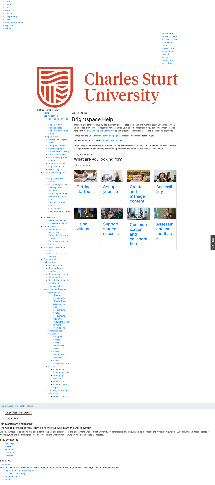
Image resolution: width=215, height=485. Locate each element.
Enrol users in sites (57, 154)
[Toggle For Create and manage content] (43, 175)
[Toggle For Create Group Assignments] (66, 304)
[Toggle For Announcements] (64, 265)
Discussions (53, 393)
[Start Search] (75, 169)
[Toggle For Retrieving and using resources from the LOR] (53, 199)
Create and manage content (56, 172)
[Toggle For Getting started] (58, 116)
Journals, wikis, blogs (58, 390)
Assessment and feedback (55, 289)
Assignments (54, 292)
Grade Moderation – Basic (59, 345)
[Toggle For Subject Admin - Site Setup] (54, 133)
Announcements (55, 265)
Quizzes (52, 366)
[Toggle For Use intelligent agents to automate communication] (63, 286)
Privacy (8, 479)
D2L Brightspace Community (100, 130)
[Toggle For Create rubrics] (62, 331)
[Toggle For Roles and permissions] (48, 122)
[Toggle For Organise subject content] (56, 181)
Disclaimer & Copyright (16, 473)
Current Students (170, 39)
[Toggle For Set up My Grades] (66, 145)
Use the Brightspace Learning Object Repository (57, 187)
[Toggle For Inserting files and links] (48, 214)
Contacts (9, 4)
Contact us (11, 418)
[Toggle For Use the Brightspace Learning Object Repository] (59, 190)
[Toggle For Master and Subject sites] (53, 142)
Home (46, 113)
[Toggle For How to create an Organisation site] (65, 166)
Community (167, 51)
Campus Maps (11, 16)
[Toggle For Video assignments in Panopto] (57, 244)
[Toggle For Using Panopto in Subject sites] (61, 232)
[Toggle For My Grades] (59, 333)
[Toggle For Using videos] (56, 226)
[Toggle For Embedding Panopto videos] (55, 238)
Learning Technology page (105, 135)
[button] (213, 242)
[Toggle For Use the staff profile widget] (55, 160)
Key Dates (9, 25)
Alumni (165, 54)
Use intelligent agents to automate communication (58, 283)
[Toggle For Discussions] (60, 393)
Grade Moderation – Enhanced (59, 354)
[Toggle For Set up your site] (59, 136)
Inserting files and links (59, 211)
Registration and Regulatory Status (21, 470)
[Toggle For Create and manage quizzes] (69, 372)
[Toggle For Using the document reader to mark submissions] (65, 328)
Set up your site (50, 136)
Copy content (54, 208)
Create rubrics (55, 331)
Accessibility (49, 217)
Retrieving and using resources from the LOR (58, 196)
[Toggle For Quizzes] (56, 366)
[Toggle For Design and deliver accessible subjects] (67, 223)
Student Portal (169, 60)
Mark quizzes (59, 381)
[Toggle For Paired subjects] (63, 169)
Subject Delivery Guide (113, 140)
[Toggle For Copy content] (62, 208)
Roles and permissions (58, 119)
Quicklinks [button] (167, 63)
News (7, 19)
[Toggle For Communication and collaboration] (56, 262)
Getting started (50, 116)
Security (9, 28)
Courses (9, 13)
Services (9, 10)
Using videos (49, 226)
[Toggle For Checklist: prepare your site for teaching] (69, 151)
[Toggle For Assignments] (61, 292)
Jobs (7, 7)
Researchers (168, 48)
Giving (165, 57)
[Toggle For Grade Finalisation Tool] (69, 363)
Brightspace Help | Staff (13, 406)
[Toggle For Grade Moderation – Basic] (59, 348)
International (168, 42)
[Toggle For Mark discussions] (53, 399)
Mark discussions (61, 396)
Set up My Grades (56, 145)
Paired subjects (55, 169)
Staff (164, 45)
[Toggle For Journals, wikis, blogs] (69, 390)
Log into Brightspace (85, 154)
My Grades (53, 333)
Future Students (169, 36)
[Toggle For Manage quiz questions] (63, 378)
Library (8, 1)
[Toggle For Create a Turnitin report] (60, 387)
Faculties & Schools (14, 22)
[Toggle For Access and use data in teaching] (57, 256)
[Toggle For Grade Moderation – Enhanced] (63, 357)
